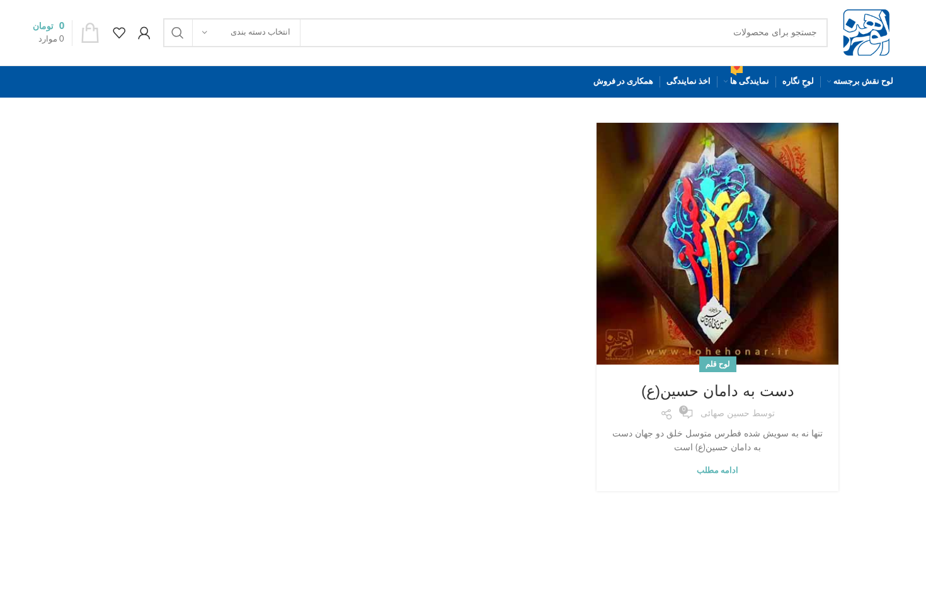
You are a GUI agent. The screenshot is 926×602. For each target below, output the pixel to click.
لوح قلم (718, 364)
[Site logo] (866, 32)
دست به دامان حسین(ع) (717, 390)
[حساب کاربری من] (144, 32)
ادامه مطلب (717, 471)
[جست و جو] (177, 32)
